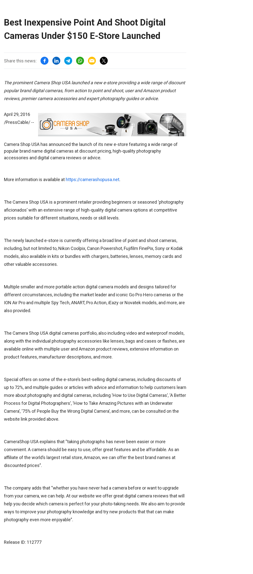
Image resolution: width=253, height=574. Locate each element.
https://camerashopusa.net (92, 179)
